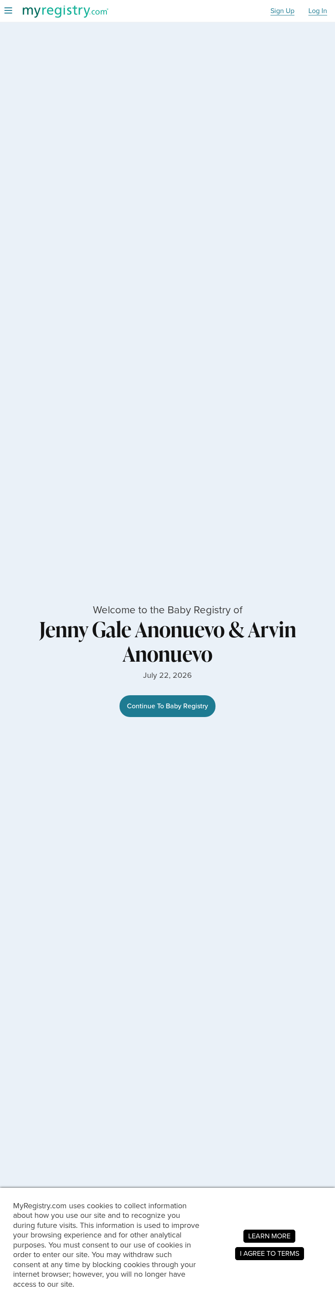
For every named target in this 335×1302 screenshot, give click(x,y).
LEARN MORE (269, 1236)
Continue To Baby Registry (167, 706)
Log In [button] (317, 11)
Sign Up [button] (282, 11)
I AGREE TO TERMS (269, 1253)
